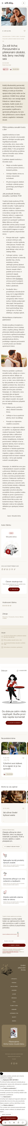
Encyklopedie (14, 986)
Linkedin (4, 618)
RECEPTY (14, 1017)
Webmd (21, 617)
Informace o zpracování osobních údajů (14, 1054)
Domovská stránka (6, 36)
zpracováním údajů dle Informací (10, 951)
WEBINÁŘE (14, 1009)
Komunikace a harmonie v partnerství (13, 647)
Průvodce (14, 998)
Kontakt (14, 1059)
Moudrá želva (16, 69)
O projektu (14, 978)
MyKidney (19, 279)
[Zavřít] (1, 1125)
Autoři (14, 994)
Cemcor (17, 617)
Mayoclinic (5, 617)
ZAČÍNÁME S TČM (14, 1013)
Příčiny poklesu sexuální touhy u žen (13, 640)
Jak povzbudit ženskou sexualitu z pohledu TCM (14, 643)
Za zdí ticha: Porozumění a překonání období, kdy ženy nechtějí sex (15, 636)
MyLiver (20, 306)
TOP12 (14, 1001)
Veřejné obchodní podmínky (14, 1056)
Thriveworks (11, 617)
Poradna (14, 982)
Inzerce (14, 1021)
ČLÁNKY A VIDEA (15, 36)
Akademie (14, 990)
